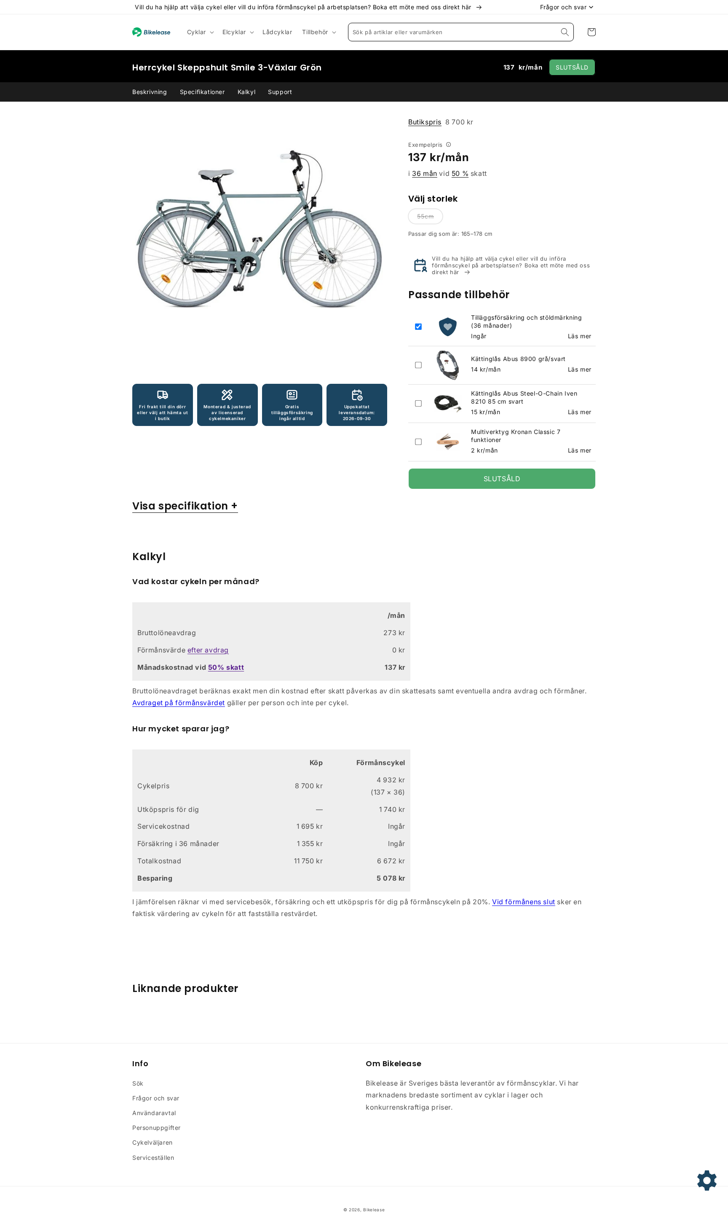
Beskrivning (149, 91)
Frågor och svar (155, 1098)
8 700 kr (441, 122)
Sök (138, 1083)
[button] (200, 32)
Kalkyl (247, 91)
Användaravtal (154, 1112)
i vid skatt (447, 173)
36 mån (424, 173)
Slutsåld (572, 67)
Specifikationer (202, 91)
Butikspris (425, 122)
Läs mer (580, 336)
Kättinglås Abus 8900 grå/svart (518, 358)
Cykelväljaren (152, 1142)
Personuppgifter (156, 1127)
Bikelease (374, 1209)
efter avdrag (208, 650)
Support (280, 91)
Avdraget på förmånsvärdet (178, 702)
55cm (425, 216)
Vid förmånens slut (523, 901)
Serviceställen (153, 1157)
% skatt (226, 667)
